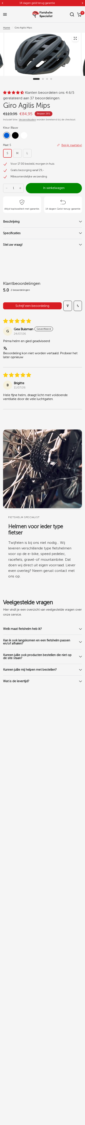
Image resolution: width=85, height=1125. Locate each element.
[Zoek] (72, 14)
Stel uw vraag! (13, 244)
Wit (24, 135)
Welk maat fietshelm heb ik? (22, 629)
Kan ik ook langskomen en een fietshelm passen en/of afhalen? (36, 641)
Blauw (6, 135)
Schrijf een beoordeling (32, 306)
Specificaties (12, 233)
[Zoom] (75, 38)
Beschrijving (11, 221)
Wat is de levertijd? (16, 681)
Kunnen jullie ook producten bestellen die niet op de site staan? (37, 656)
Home (6, 27)
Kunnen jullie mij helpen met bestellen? (30, 669)
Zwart (15, 135)
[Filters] (67, 306)
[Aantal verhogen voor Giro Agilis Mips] (20, 188)
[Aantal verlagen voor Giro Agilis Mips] (6, 188)
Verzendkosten (27, 119)
